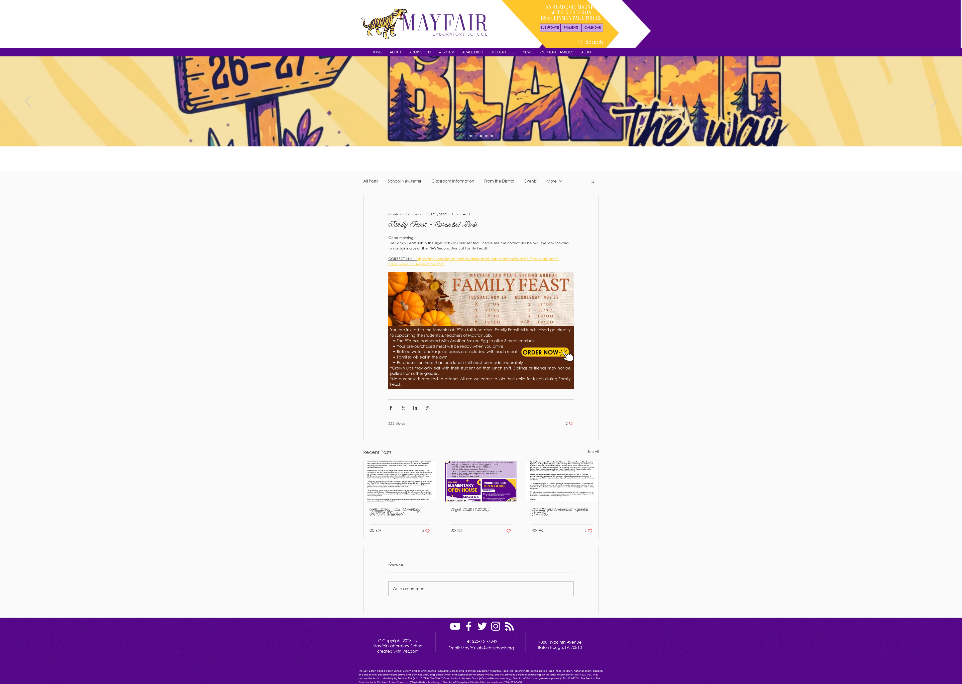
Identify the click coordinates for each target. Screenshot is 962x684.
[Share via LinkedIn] (415, 407)
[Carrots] (481, 136)
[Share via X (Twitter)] (403, 407)
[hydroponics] (486, 136)
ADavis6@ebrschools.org (495, 678)
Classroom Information (452, 181)
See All (593, 451)
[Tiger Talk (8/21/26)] (481, 481)
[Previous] (28, 101)
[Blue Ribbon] (492, 136)
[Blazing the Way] (476, 136)
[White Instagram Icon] (496, 626)
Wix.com (410, 651)
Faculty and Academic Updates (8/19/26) (560, 512)
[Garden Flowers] (470, 136)
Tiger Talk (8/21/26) (470, 510)
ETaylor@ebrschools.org (425, 682)
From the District (499, 181)
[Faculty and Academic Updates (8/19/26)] (562, 481)
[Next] (934, 101)
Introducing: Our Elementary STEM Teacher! (395, 512)
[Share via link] (427, 407)
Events (530, 181)
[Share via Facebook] (390, 407)
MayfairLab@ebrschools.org (487, 647)
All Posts (370, 181)
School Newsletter (404, 181)
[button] (395, 52)
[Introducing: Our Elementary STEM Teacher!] (400, 481)
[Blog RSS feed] (509, 626)
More (552, 181)
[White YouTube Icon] (455, 626)
